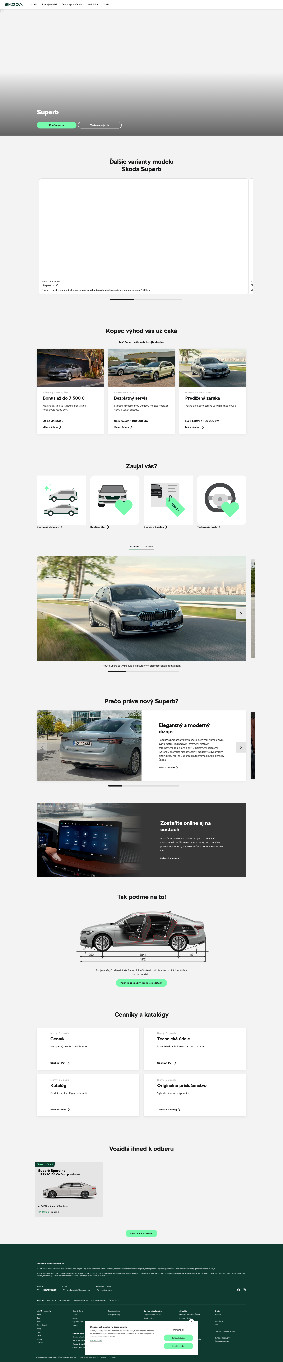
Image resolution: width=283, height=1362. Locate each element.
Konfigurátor (56, 125)
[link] (70, 393)
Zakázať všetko (178, 1338)
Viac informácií (96, 1340)
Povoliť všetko (178, 1346)
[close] (191, 1321)
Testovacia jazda (100, 125)
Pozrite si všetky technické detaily (141, 982)
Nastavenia (178, 1330)
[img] (13, 4)
